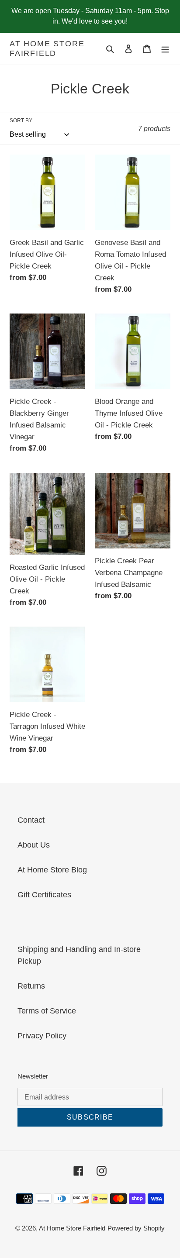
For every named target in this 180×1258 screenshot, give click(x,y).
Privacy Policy (41, 1035)
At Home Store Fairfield (47, 48)
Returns (31, 986)
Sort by (21, 120)
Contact (31, 820)
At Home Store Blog (52, 869)
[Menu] (165, 48)
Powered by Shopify (136, 1228)
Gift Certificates (44, 894)
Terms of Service (46, 1010)
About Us (33, 845)
